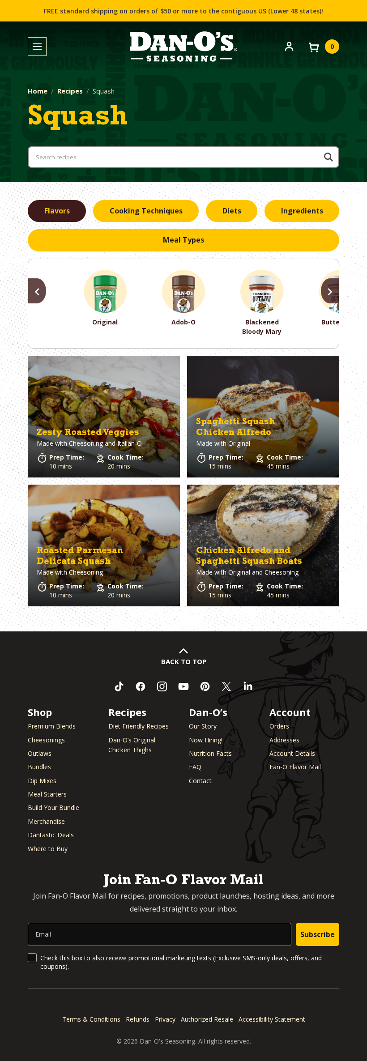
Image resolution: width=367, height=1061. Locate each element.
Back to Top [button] (183, 661)
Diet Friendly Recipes (138, 726)
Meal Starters (47, 794)
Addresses (284, 740)
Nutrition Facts (210, 753)
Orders (279, 726)
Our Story (203, 726)
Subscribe (317, 934)
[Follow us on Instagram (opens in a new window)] (162, 686)
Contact (200, 780)
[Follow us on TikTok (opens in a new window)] (119, 686)
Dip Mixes (42, 780)
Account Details (292, 753)
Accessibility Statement (272, 1019)
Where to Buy (48, 848)
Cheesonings (46, 740)
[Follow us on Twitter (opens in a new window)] (226, 686)
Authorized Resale (207, 1019)
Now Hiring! (205, 740)
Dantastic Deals (51, 835)
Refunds (137, 1019)
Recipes (70, 90)
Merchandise (46, 821)
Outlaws (39, 753)
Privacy (165, 1019)
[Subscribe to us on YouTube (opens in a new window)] (183, 686)
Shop (40, 712)
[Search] (328, 157)
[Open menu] (37, 46)
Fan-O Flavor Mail (295, 767)
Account (290, 712)
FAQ (195, 767)
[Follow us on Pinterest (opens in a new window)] (205, 686)
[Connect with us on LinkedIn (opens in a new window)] (248, 686)
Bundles (39, 767)
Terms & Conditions (91, 1019)
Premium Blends (52, 726)
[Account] (289, 45)
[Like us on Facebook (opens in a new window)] (140, 686)
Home (37, 90)
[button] (104, 416)
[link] (104, 416)
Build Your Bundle (53, 807)
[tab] (57, 211)
